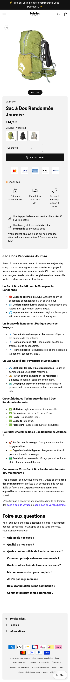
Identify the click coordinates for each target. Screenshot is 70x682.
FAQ (10, 240)
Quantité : (12, 147)
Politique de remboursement (24, 662)
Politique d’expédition (40, 667)
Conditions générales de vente (28, 672)
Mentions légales (50, 672)
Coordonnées (57, 667)
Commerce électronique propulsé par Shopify (42, 658)
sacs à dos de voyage (18, 504)
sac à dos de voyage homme (50, 504)
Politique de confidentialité (50, 662)
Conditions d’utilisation (19, 667)
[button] (4, 13)
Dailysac (19, 658)
